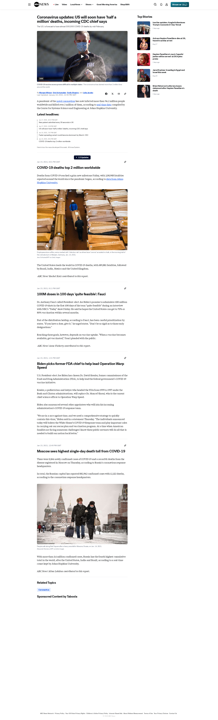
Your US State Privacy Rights (75, 713)
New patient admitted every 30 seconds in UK (56, 122)
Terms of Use (148, 713)
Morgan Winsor (45, 92)
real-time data (104, 104)
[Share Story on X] (112, 93)
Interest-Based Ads (115, 713)
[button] (29, 4)
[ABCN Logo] (41, 4)
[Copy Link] (125, 93)
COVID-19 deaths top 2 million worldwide (54, 141)
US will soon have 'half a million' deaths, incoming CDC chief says (63, 129)
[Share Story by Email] (118, 93)
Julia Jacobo (88, 92)
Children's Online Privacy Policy (97, 713)
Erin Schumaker (59, 92)
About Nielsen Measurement (133, 713)
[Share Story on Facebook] (106, 93)
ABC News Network (47, 713)
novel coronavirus (66, 101)
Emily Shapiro (73, 92)
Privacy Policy (59, 713)
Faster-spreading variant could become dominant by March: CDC (63, 135)
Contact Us (173, 713)
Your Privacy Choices (161, 713)
